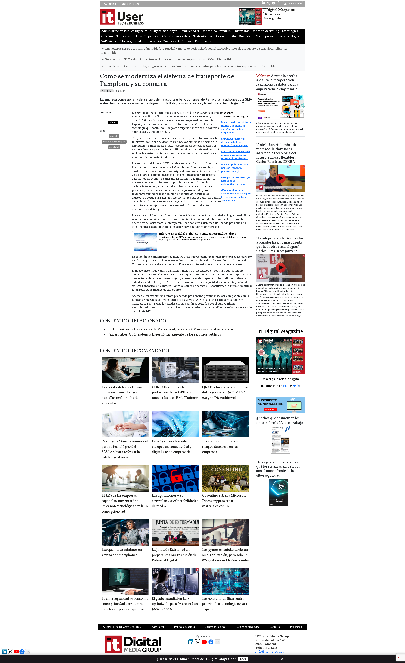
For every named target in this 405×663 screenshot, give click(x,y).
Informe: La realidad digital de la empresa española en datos (197, 233)
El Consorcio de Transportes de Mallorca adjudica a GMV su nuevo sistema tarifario (172, 329)
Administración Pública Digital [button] (123, 31)
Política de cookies (184, 626)
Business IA (171, 41)
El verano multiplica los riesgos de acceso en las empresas (220, 447)
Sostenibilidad (203, 36)
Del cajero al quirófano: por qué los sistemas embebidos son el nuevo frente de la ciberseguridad (278, 469)
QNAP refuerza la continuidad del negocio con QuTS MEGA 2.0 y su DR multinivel (225, 392)
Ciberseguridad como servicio (140, 41)
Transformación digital (114, 141)
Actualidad (114, 147)
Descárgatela (271, 18)
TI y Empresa (264, 36)
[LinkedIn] (263, 3)
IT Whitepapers (147, 36)
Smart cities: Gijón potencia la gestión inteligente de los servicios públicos (165, 334)
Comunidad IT (189, 31)
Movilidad (245, 36)
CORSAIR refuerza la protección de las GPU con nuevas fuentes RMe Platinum (175, 392)
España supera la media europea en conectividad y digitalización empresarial (172, 447)
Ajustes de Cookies (215, 626)
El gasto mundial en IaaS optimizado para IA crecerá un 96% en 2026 (175, 604)
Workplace (183, 36)
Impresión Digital (287, 36)
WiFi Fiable (109, 41)
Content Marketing (266, 31)
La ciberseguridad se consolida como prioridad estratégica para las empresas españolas (125, 604)
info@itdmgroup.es (269, 651)
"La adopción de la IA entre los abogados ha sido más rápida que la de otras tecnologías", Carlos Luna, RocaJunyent (279, 245)
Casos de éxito (226, 36)
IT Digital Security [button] (162, 31)
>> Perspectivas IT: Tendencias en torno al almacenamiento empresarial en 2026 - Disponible (166, 59)
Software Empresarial (197, 41)
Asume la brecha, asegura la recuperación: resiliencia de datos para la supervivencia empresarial (277, 83)
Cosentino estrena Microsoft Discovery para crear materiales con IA (224, 501)
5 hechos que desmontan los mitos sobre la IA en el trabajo (279, 420)
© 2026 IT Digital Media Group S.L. (122, 626)
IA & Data (166, 36)
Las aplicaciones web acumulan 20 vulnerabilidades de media (175, 501)
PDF (286, 386)
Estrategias (290, 31)
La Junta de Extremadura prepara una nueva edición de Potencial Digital (174, 555)
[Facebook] (278, 3)
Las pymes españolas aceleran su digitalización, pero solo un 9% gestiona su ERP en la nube (225, 555)
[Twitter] (268, 3)
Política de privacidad (247, 626)
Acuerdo (114, 136)
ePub (295, 386)
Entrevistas (241, 31)
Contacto (275, 626)
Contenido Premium (216, 31)
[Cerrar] (282, 658)
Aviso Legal (157, 626)
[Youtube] (274, 3)
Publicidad (296, 626)
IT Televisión (124, 36)
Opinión (107, 36)
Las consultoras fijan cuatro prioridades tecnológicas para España (224, 604)
